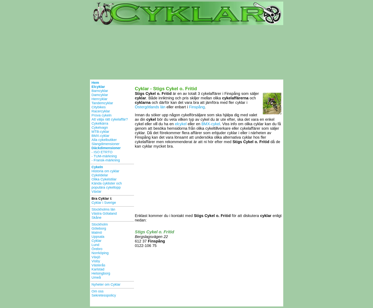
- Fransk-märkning (106, 160)
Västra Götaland (104, 213)
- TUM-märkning (104, 156)
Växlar (96, 191)
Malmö (97, 232)
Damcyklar (100, 95)
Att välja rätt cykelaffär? (110, 119)
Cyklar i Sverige (104, 203)
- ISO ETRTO (102, 152)
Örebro (97, 249)
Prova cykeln (102, 115)
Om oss (98, 291)
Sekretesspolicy (104, 295)
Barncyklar (100, 91)
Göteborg (99, 228)
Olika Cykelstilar (104, 179)
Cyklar (96, 241)
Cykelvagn (100, 128)
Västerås (98, 265)
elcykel (180, 124)
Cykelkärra (100, 123)
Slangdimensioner (105, 144)
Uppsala (98, 237)
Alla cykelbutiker (104, 140)
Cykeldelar (100, 175)
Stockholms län (103, 209)
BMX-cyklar (100, 136)
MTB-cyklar (100, 132)
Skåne (96, 218)
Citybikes (99, 107)
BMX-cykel (210, 124)
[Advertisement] (186, 52)
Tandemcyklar (102, 103)
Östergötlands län (150, 107)
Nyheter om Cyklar (106, 284)
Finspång (197, 107)
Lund (95, 245)
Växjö (96, 257)
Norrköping (100, 253)
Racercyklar (101, 111)
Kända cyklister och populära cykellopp (107, 185)
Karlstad (98, 269)
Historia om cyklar (105, 171)
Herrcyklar (99, 99)
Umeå (96, 277)
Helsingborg (101, 273)
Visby (96, 261)
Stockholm (100, 224)
